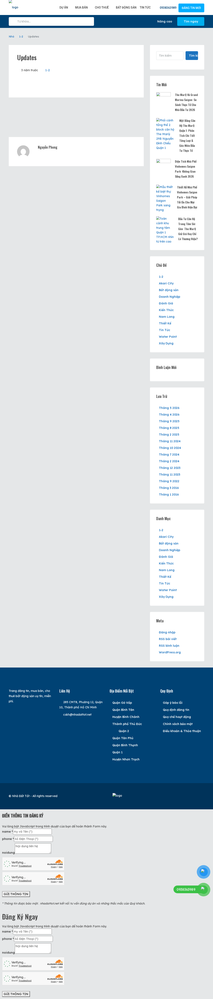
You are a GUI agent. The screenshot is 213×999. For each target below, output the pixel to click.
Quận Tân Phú (122, 738)
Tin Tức (145, 7)
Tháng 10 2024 (170, 448)
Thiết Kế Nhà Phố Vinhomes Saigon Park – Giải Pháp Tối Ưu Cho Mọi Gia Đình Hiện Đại (187, 197)
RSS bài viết (168, 639)
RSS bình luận (169, 646)
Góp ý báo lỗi (172, 703)
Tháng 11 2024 (170, 441)
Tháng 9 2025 (169, 421)
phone (8, 839)
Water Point (168, 337)
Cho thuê (102, 7)
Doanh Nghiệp (169, 297)
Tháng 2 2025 (169, 434)
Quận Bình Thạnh (125, 745)
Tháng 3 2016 (169, 488)
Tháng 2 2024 (169, 461)
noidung (8, 853)
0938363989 (167, 7)
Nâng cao (164, 21)
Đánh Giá (166, 303)
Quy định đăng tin (176, 710)
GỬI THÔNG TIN (16, 894)
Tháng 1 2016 (169, 494)
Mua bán (81, 7)
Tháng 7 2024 (169, 454)
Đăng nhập (167, 632)
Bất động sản (126, 7)
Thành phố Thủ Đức (127, 724)
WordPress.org (170, 652)
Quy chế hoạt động (177, 717)
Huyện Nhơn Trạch (126, 759)
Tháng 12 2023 (169, 468)
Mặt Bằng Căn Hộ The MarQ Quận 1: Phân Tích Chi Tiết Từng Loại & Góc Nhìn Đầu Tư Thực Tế (187, 135)
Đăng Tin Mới (191, 8)
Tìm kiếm (193, 55)
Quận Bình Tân (123, 710)
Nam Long (167, 317)
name (7, 831)
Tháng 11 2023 (169, 474)
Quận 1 (117, 752)
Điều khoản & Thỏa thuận (182, 731)
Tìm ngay (191, 21)
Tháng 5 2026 (169, 408)
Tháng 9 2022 (169, 481)
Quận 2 (124, 731)
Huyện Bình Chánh (125, 717)
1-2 (21, 36)
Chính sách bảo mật (178, 724)
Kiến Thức (166, 310)
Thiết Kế (165, 323)
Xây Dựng (166, 343)
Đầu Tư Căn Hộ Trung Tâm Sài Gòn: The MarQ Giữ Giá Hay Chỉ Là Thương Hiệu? (188, 229)
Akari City (166, 283)
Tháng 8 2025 (169, 428)
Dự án (63, 7)
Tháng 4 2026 (169, 414)
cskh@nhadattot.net (77, 714)
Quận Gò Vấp (122, 703)
